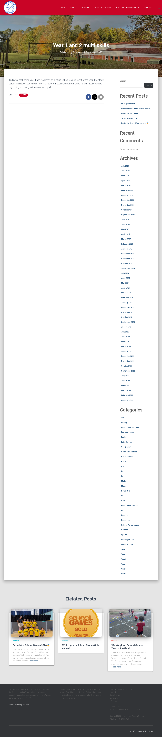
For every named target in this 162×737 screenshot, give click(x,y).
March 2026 (126, 185)
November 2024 (127, 259)
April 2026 (125, 181)
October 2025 (126, 210)
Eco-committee (127, 432)
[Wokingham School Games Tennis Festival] (130, 623)
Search (123, 81)
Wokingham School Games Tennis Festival (127, 647)
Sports (23, 95)
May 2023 (125, 342)
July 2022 (125, 376)
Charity (124, 422)
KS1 (123, 471)
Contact (148, 8)
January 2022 (127, 400)
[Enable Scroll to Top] (157, 732)
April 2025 (125, 234)
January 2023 (127, 351)
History (124, 462)
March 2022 (126, 390)
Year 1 (123, 549)
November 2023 (127, 312)
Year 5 (123, 569)
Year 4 (123, 564)
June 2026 (125, 171)
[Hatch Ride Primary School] (10, 7)
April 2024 (125, 288)
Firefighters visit (128, 104)
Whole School (127, 544)
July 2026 (125, 166)
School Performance (130, 525)
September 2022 (128, 371)
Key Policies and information (127, 8)
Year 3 (123, 559)
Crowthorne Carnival (129, 114)
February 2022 (127, 395)
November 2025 (127, 205)
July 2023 (125, 332)
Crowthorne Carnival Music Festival (135, 109)
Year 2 (123, 554)
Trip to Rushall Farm (129, 118)
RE (122, 510)
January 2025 (127, 249)
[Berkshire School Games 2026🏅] (32, 623)
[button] (77, 8)
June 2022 (125, 381)
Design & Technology (130, 427)
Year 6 (123, 574)
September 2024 (128, 268)
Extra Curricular (127, 442)
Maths (123, 481)
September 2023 (128, 322)
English (124, 437)
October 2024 (126, 264)
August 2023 (126, 327)
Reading (124, 515)
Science (124, 530)
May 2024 (125, 283)
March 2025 (126, 239)
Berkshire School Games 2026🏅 (135, 123)
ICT (122, 466)
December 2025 (127, 200)
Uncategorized (127, 540)
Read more (33, 661)
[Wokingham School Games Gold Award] (81, 623)
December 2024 (127, 254)
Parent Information (103, 8)
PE (122, 496)
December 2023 (127, 307)
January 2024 (127, 303)
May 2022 (125, 385)
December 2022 (127, 356)
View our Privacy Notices (19, 705)
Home (63, 8)
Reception (125, 520)
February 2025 (127, 244)
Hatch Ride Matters (129, 452)
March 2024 (126, 293)
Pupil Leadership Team (130, 505)
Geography (125, 447)
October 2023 (126, 317)
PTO (123, 501)
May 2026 (125, 176)
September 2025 (128, 215)
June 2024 (125, 278)
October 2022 (126, 366)
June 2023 (125, 337)
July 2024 (125, 273)
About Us (73, 8)
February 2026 (127, 190)
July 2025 (125, 220)
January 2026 (127, 195)
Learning (86, 8)
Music (123, 486)
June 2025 (125, 225)
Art (122, 418)
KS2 (123, 476)
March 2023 (126, 346)
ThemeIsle (149, 731)
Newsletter (125, 491)
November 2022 (127, 361)
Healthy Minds (127, 457)
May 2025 (125, 229)
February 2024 (127, 298)
